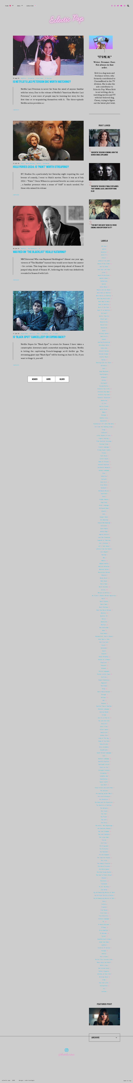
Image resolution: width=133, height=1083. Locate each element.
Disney (104, 380)
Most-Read (105, 581)
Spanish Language (104, 758)
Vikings (104, 950)
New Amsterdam (105, 627)
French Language (105, 447)
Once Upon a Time (104, 639)
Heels (104, 496)
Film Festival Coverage (104, 441)
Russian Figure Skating (104, 706)
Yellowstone (104, 985)
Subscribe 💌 (31, 6)
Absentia (104, 252)
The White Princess (104, 866)
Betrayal (104, 313)
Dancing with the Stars (104, 362)
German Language (104, 470)
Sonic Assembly (104, 747)
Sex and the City (104, 720)
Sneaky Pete (104, 735)
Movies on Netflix (104, 592)
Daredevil (104, 365)
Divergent (104, 383)
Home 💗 (8, 6)
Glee (105, 473)
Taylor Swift (105, 782)
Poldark (104, 668)
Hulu (22, 163)
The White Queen (104, 869)
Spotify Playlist (104, 761)
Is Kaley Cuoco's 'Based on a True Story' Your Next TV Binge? (103, 1016)
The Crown (104, 811)
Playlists (105, 662)
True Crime (39, 78)
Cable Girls (104, 336)
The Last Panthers (104, 834)
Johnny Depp (104, 531)
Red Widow (104, 685)
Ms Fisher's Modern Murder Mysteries (104, 595)
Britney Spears (104, 333)
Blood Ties (104, 324)
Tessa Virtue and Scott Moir (104, 787)
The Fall (104, 813)
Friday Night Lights (104, 450)
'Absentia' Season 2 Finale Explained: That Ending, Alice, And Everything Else (105, 188)
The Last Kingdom (104, 831)
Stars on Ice (104, 767)
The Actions (104, 790)
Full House (104, 455)
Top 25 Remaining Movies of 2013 (104, 898)
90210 (104, 249)
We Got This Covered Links (104, 959)
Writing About (104, 977)
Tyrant (104, 936)
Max (104, 557)
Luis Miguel (104, 551)
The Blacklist (32, 248)
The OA (104, 840)
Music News (104, 604)
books (104, 330)
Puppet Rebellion (104, 680)
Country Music (105, 356)
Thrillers (104, 880)
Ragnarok (104, 682)
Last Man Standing (104, 537)
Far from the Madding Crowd (104, 426)
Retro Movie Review (104, 691)
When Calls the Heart (104, 962)
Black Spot (24, 333)
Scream (104, 715)
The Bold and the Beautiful (104, 802)
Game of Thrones (105, 461)
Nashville (104, 621)
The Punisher (104, 851)
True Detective (104, 915)
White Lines (104, 965)
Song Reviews (104, 744)
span (105, 755)
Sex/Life (104, 723)
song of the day (105, 738)
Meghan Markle (105, 563)
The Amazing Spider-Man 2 (104, 793)
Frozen (104, 452)
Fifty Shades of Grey (104, 435)
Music (104, 598)
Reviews (104, 697)
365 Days (104, 246)
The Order (104, 843)
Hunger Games (104, 517)
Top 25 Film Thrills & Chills (104, 895)
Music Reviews (104, 607)
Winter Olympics (104, 971)
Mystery (104, 613)
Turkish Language (104, 918)
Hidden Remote (105, 499)
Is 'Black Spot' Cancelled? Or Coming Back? (39, 337)
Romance (104, 703)
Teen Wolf (105, 784)
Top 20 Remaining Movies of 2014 (104, 892)
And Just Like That (104, 269)
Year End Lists (104, 982)
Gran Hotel (104, 485)
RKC (105, 700)
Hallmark (104, 487)
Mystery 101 (104, 616)
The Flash (105, 816)
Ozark (104, 651)
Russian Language (104, 709)
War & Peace (104, 956)
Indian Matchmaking (104, 522)
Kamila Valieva (104, 534)
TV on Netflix (104, 930)
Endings (104, 415)
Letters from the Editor (104, 549)
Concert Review (104, 351)
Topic (104, 901)
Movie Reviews (30, 163)
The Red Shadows (104, 854)
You (104, 988)
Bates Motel (104, 287)
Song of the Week (104, 741)
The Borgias (104, 808)
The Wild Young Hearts (104, 872)
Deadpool (104, 377)
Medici (104, 560)
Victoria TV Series (104, 947)
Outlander (104, 648)
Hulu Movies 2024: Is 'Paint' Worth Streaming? (41, 167)
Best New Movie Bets (104, 298)
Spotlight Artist (104, 764)
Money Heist (104, 578)
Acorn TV (104, 254)
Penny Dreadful (104, 656)
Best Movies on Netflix (104, 295)
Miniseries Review (104, 572)
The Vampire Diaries (104, 863)
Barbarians (104, 281)
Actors (104, 257)
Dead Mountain (105, 371)
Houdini (105, 511)
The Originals (105, 846)
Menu (18, 6)
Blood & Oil (104, 321)
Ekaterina (104, 400)
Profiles (104, 677)
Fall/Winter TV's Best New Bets (104, 423)
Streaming (31, 78)
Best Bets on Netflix (104, 292)
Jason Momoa (104, 528)
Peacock (105, 653)
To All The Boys (104, 886)
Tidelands (104, 883)
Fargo (104, 429)
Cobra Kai (104, 348)
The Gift (104, 819)
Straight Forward (104, 770)
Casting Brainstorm (104, 342)
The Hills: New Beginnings (104, 825)
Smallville (104, 732)
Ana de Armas (104, 266)
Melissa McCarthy (104, 566)
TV (39, 248)
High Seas (104, 502)
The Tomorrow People (104, 857)
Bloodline (104, 327)
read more (16, 109)
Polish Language (104, 671)
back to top (127, 1080)
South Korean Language (104, 752)
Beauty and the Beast (104, 289)
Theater (105, 878)
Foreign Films (105, 444)
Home (48, 379)
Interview (105, 525)
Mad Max (105, 554)
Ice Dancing (104, 519)
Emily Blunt (104, 409)
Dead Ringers (104, 374)
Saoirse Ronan (105, 712)
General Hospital (104, 464)
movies (39, 163)
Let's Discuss (104, 543)
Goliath (105, 479)
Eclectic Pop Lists (104, 388)
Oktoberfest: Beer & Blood (104, 636)
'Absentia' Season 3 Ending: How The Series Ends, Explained (104, 153)
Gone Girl (105, 482)
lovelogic (31, 1080)
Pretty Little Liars (104, 674)
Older (62, 379)
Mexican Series (104, 569)
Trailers (104, 904)
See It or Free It (104, 717)
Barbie (104, 284)
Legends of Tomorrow (104, 540)
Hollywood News (104, 508)
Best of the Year (104, 307)
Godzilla (104, 476)
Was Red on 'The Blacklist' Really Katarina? (39, 252)
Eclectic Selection (104, 397)
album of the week (104, 260)
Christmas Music (104, 345)
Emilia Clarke (105, 406)
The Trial (104, 860)
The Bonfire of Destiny (104, 805)
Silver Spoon (104, 729)
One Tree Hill (105, 642)
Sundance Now (104, 776)
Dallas (104, 359)
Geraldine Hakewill (104, 467)
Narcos (104, 618)
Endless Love (104, 418)
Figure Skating (104, 438)
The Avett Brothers (104, 796)
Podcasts (104, 665)
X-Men (104, 979)
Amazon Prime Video (104, 263)
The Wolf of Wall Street (104, 875)
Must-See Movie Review (104, 610)
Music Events (104, 601)
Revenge (104, 694)
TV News (55, 333)
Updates (105, 945)
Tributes (104, 907)
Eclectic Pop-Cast (104, 394)
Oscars (104, 645)
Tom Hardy (104, 889)
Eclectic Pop (67, 19)
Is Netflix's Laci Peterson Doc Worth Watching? (42, 82)
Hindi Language (104, 505)
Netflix (23, 78)
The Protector (105, 848)
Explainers (104, 420)
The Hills (104, 822)
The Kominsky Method (104, 828)
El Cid (104, 403)
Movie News (104, 584)
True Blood (104, 910)
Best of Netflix (105, 304)
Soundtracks (104, 749)
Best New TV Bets (104, 301)
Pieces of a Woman (104, 659)
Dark (105, 368)
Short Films (104, 726)
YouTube (105, 991)
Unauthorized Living (104, 939)
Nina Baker (104, 633)
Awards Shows (105, 278)
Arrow (104, 272)
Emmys (104, 412)
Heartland (104, 493)
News (38, 333)
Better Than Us (104, 316)
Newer (35, 379)
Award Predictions (104, 275)
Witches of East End (104, 974)
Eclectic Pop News (104, 391)
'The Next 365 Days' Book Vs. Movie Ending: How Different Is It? (104, 226)
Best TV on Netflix (104, 310)
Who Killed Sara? (104, 968)
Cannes (104, 339)
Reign (104, 688)
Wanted (104, 953)
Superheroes (104, 779)
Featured (104, 432)
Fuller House (104, 458)
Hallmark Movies (105, 490)
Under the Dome (104, 942)
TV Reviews (48, 78)
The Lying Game (104, 837)
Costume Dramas (104, 354)
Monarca (105, 575)
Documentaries (105, 386)
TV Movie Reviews (104, 924)
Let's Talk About (104, 546)
